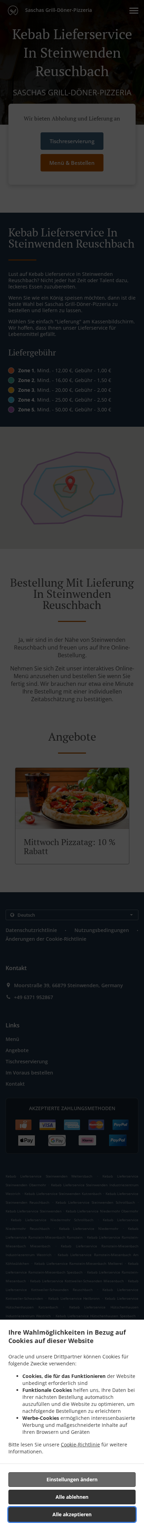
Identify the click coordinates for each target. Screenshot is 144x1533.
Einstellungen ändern (72, 1479)
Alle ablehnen (72, 1497)
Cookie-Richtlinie (80, 1444)
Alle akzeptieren (72, 1514)
